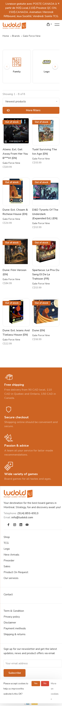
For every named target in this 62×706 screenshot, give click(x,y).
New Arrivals (11, 555)
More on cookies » (55, 691)
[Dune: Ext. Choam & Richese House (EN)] (16, 192)
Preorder (9, 560)
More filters (33, 110)
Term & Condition (14, 611)
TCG (6, 543)
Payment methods (15, 628)
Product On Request (16, 572)
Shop (7, 537)
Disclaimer (10, 622)
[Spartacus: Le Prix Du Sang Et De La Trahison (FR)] (45, 252)
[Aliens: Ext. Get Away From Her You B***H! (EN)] (16, 131)
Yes (36, 683)
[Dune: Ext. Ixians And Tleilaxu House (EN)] (16, 312)
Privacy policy (12, 617)
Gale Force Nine (31, 36)
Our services (11, 578)
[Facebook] (8, 525)
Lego (7, 549)
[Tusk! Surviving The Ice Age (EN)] (45, 131)
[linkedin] (20, 525)
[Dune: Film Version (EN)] (16, 252)
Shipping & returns (14, 634)
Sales (7, 566)
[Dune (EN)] (45, 312)
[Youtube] (27, 525)
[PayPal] (34, 704)
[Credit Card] (27, 704)
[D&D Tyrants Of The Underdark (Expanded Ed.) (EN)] (45, 192)
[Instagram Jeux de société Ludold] (14, 525)
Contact (8, 594)
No (45, 683)
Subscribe (14, 673)
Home (6, 36)
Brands (16, 36)
